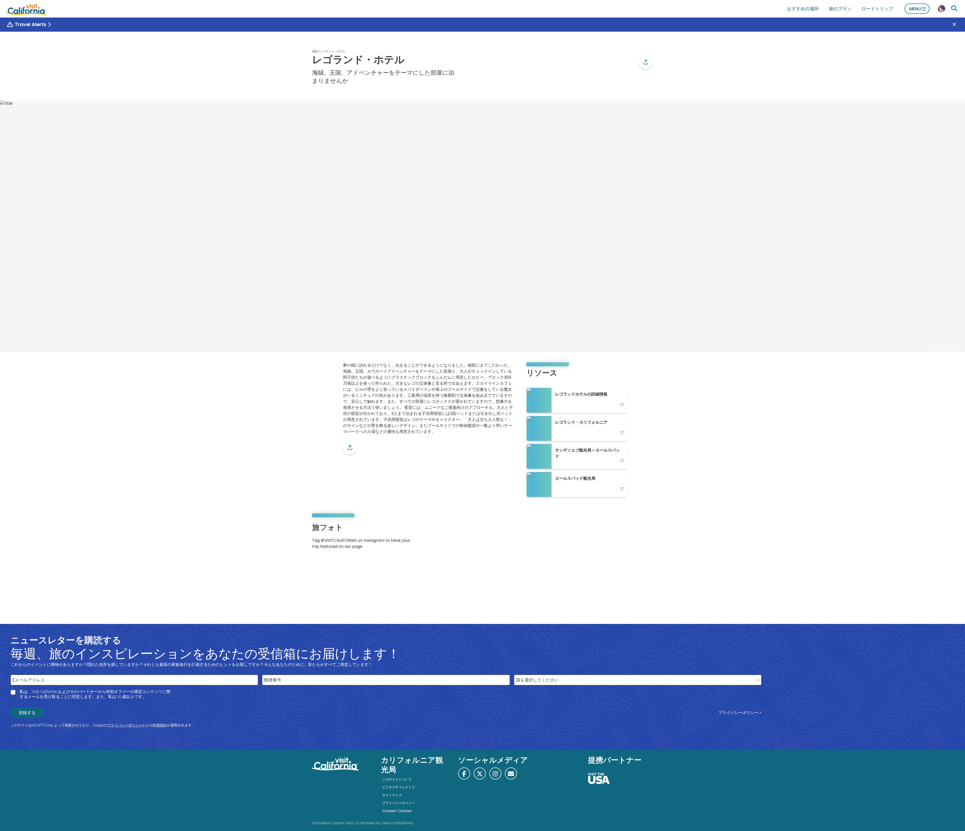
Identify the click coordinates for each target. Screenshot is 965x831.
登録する (27, 713)
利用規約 (160, 725)
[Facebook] (464, 773)
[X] (480, 773)
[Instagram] (631, 538)
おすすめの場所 (803, 9)
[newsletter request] (511, 773)
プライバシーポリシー (738, 712)
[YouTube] (645, 538)
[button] (646, 62)
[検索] (954, 9)
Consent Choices (397, 811)
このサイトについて (397, 779)
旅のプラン (840, 9)
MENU (915, 9)
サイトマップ (392, 795)
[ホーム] (26, 9)
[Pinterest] (638, 538)
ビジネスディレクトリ (398, 787)
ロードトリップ (877, 9)
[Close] (958, 24)
